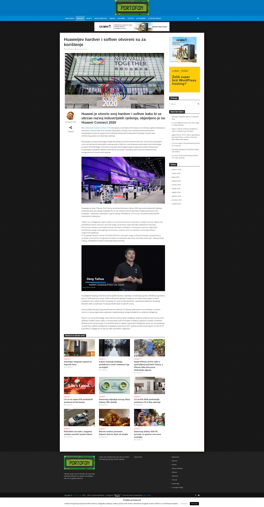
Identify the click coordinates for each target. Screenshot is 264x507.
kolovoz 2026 (176, 169)
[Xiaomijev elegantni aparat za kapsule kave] (79, 347)
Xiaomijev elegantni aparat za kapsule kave (78, 363)
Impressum (138, 457)
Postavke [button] (184, 503)
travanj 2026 (176, 185)
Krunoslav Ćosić (81, 49)
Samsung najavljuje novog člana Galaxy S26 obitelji (114, 400)
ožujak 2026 (176, 188)
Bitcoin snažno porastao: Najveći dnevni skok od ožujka (113, 432)
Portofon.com (77, 495)
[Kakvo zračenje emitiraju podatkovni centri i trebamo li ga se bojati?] (114, 347)
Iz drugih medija (154, 18)
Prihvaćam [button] (194, 504)
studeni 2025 (176, 204)
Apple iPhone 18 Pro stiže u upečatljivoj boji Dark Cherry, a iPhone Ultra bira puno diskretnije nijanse (148, 366)
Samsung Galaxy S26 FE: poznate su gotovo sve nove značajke (147, 434)
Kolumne (121, 18)
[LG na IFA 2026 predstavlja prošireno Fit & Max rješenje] (149, 385)
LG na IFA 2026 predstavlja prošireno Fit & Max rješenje (147, 400)
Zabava (112, 18)
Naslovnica (69, 18)
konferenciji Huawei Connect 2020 (97, 128)
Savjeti (89, 18)
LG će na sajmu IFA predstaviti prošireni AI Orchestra (78, 400)
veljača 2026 (176, 192)
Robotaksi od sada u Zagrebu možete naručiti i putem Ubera (78, 432)
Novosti (80, 18)
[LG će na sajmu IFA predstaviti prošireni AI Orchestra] (79, 385)
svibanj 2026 (176, 181)
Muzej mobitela (100, 18)
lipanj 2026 (175, 177)
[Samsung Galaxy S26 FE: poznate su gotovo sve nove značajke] (149, 417)
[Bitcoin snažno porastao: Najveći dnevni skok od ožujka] (114, 417)
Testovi (131, 18)
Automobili (141, 18)
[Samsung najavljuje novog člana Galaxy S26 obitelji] (114, 385)
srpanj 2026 (176, 173)
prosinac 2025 (177, 200)
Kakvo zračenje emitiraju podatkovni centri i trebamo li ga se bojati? (114, 364)
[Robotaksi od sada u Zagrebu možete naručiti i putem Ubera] (79, 417)
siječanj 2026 (176, 196)
